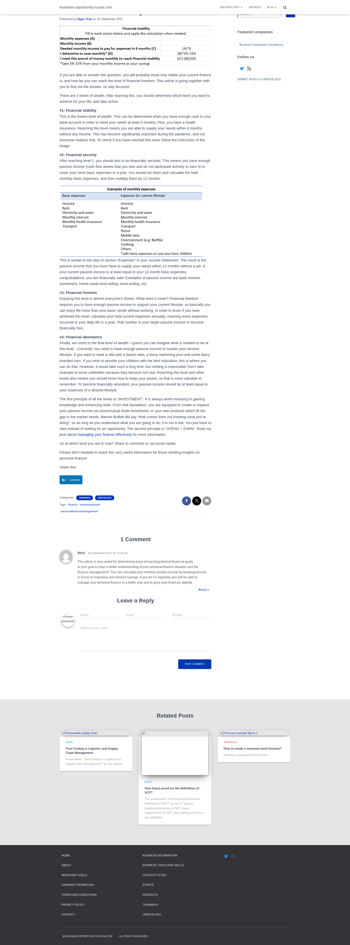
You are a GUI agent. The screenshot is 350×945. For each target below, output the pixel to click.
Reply (205, 590)
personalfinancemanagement (79, 511)
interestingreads (90, 504)
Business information (160, 855)
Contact (68, 914)
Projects (150, 894)
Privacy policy (73, 904)
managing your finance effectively (105, 435)
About (66, 865)
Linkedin (74, 479)
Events (148, 884)
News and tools (74, 875)
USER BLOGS (104, 498)
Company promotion (78, 884)
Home (66, 855)
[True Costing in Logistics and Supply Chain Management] (80, 732)
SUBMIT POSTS (247, 79)
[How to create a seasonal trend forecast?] (239, 732)
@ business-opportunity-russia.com (87, 936)
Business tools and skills (163, 865)
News (69, 742)
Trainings (84, 498)
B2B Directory (230, 7)
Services (255, 7)
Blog (270, 7)
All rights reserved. (133, 936)
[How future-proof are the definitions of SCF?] (175, 752)
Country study (155, 875)
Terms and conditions (79, 894)
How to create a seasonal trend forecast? (253, 748)
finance (73, 504)
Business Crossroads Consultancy (261, 44)
